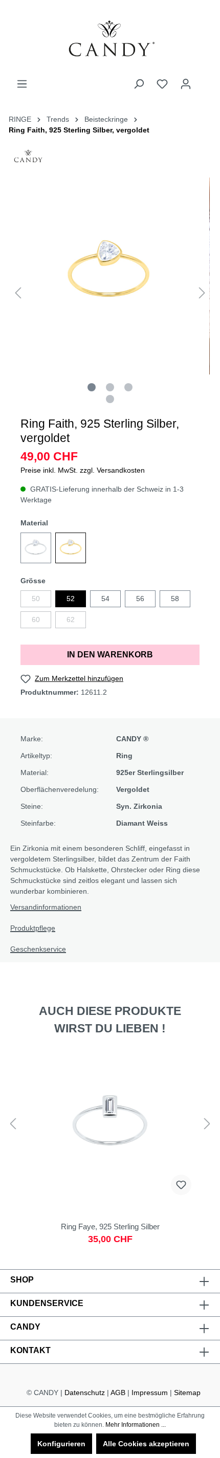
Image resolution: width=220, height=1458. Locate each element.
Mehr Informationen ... (135, 1424)
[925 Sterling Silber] (35, 548)
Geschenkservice (38, 949)
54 (105, 598)
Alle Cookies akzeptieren (146, 1444)
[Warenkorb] (203, 80)
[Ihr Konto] (185, 84)
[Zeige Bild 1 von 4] (91, 387)
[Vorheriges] (18, 293)
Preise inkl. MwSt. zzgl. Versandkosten (82, 470)
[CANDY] (28, 159)
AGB (118, 1392)
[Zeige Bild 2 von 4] (110, 387)
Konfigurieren (61, 1444)
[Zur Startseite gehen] (110, 39)
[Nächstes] (202, 293)
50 (36, 598)
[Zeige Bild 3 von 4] (128, 387)
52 (71, 598)
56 (140, 598)
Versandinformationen (45, 907)
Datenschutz (84, 1392)
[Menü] (22, 84)
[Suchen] (138, 84)
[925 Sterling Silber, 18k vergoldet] (70, 548)
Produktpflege (32, 928)
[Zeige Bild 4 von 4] (110, 399)
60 (36, 619)
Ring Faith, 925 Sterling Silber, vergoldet (79, 130)
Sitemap (187, 1392)
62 (71, 619)
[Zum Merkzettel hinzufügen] (181, 1185)
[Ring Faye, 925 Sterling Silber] (110, 1152)
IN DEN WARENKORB (110, 654)
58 (175, 598)
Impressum (149, 1392)
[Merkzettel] (162, 84)
